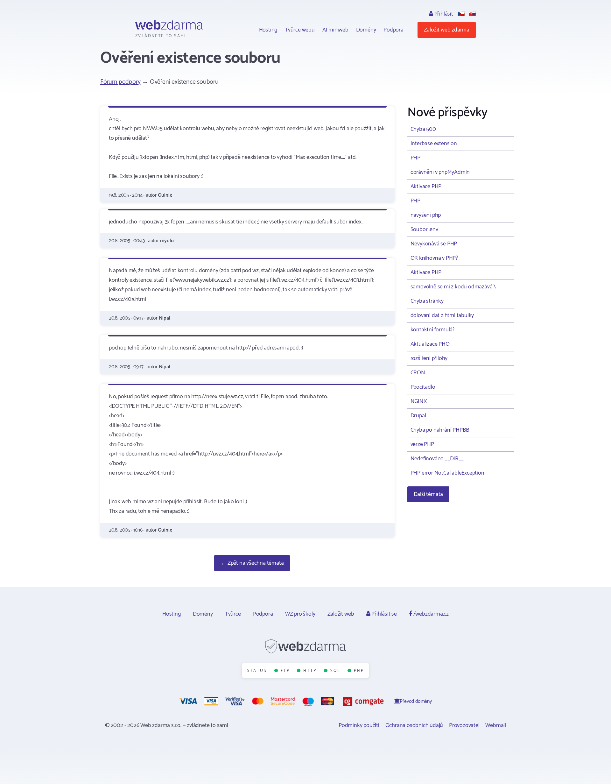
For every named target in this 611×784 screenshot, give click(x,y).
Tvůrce (233, 614)
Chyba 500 (423, 129)
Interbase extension (434, 143)
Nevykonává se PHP (434, 244)
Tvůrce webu (300, 30)
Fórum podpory (120, 82)
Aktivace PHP (426, 186)
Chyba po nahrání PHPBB (440, 430)
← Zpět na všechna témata (252, 563)
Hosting (268, 30)
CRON (418, 373)
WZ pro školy (300, 614)
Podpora (393, 30)
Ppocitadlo (423, 387)
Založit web (340, 614)
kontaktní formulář (432, 330)
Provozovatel (464, 725)
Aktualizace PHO (430, 344)
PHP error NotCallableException (447, 473)
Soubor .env (424, 229)
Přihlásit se (383, 614)
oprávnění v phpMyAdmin (440, 172)
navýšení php (426, 215)
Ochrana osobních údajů (414, 725)
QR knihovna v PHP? (434, 258)
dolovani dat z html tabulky (442, 315)
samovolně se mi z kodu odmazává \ (453, 287)
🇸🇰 (472, 14)
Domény (366, 30)
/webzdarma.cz (430, 614)
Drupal (418, 415)
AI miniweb (335, 30)
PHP (415, 158)
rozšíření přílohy (429, 358)
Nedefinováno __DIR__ (437, 458)
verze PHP (422, 444)
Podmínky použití (359, 725)
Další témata (428, 494)
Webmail (495, 725)
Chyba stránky (427, 301)
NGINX (419, 401)
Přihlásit (443, 14)
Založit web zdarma (446, 30)
